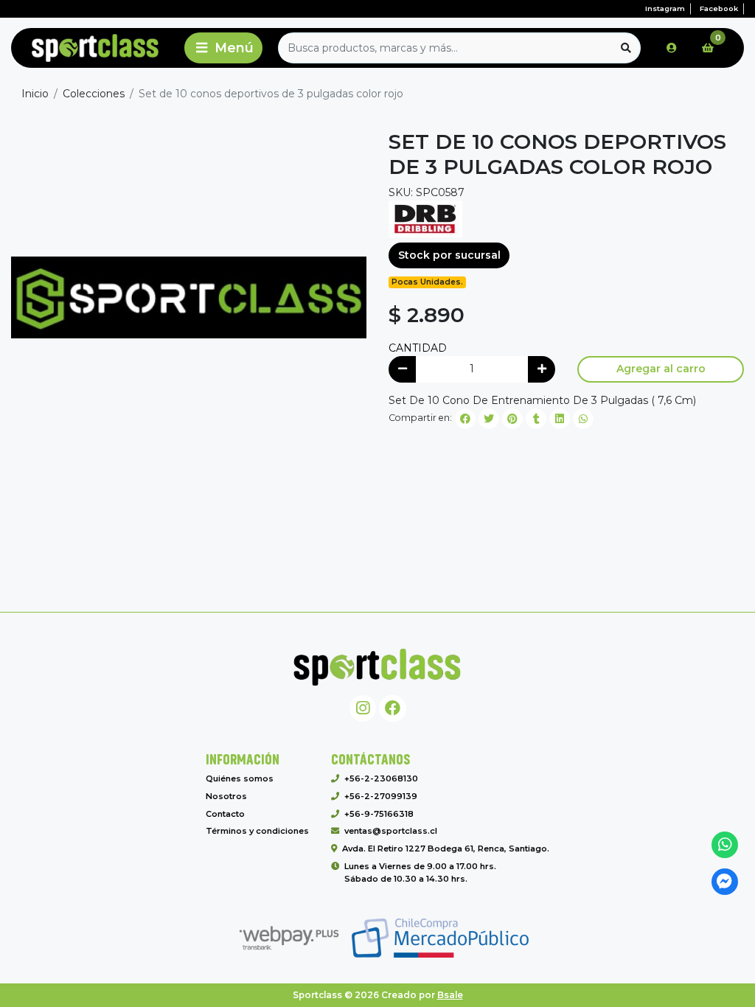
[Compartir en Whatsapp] (583, 418)
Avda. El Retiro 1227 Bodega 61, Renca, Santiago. (445, 848)
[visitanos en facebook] (392, 708)
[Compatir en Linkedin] (559, 418)
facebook (719, 8)
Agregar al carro (661, 368)
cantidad (418, 348)
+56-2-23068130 (381, 778)
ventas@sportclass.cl (390, 831)
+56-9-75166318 (379, 814)
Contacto (225, 814)
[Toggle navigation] (223, 47)
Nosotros (226, 796)
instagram (665, 8)
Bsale (450, 994)
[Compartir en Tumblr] (536, 418)
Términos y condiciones (257, 831)
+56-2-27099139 (380, 796)
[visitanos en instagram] (363, 708)
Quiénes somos (240, 778)
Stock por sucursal (449, 255)
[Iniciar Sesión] (671, 47)
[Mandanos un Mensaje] (725, 882)
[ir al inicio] (377, 667)
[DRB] (425, 217)
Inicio (35, 93)
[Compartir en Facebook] (465, 418)
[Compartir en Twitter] (489, 418)
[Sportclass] (95, 48)
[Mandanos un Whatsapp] (725, 845)
